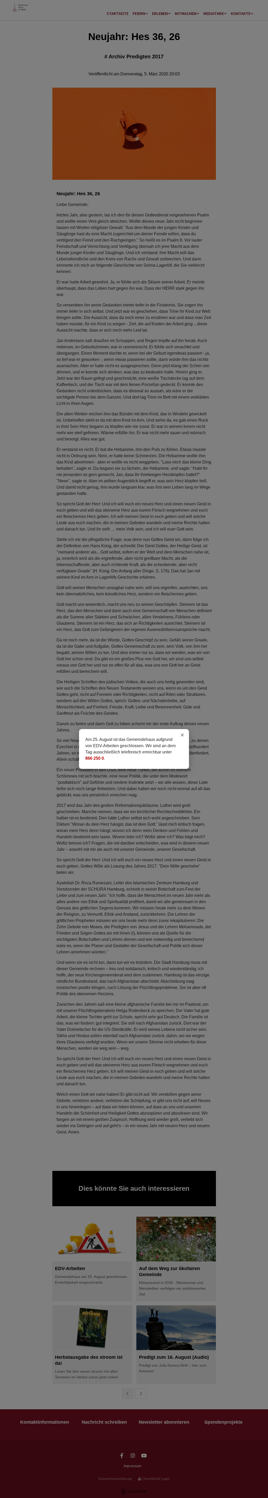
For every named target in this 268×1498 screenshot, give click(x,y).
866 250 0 (94, 758)
